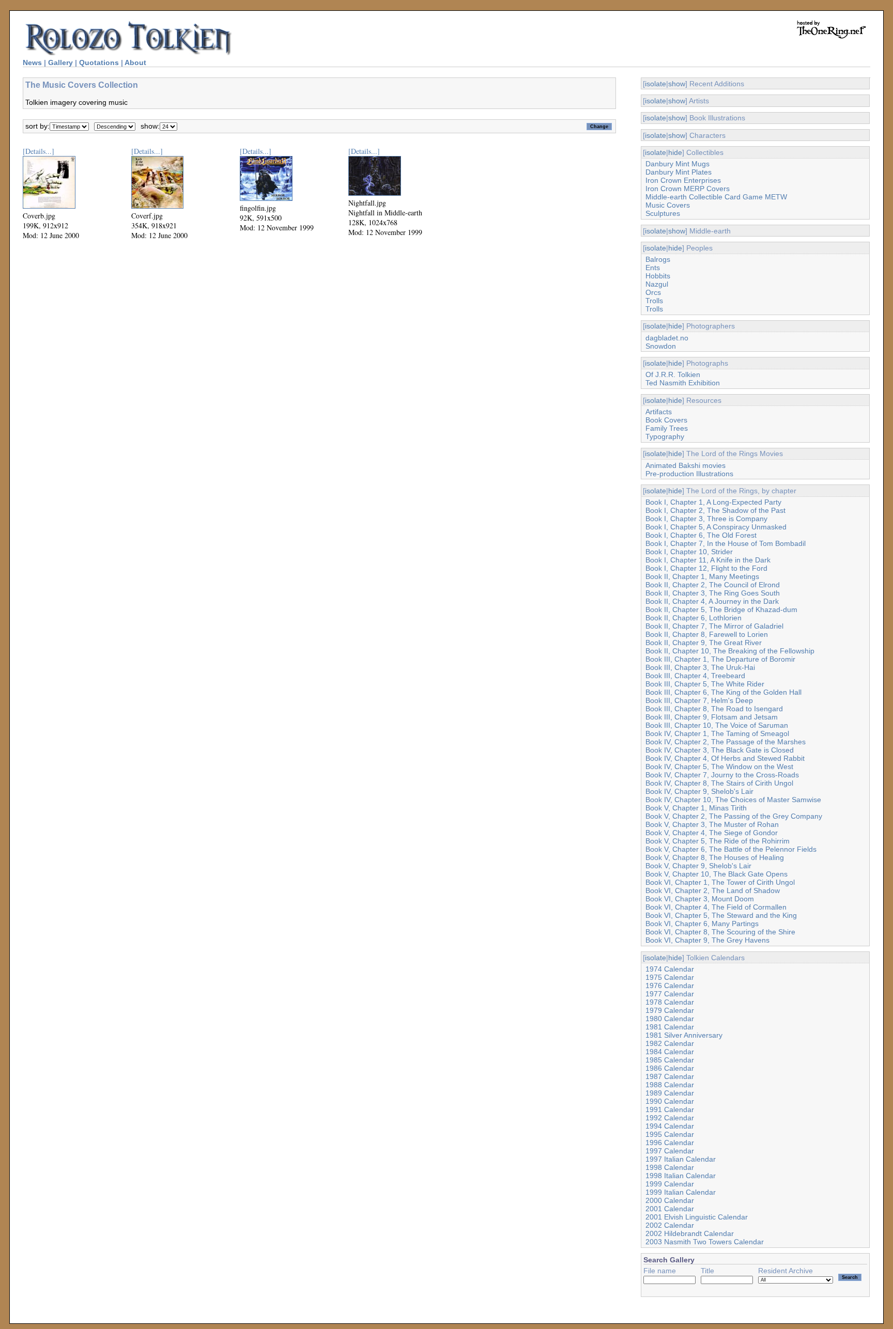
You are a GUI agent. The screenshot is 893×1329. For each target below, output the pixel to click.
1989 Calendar (669, 1093)
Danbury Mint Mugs (677, 164)
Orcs (653, 292)
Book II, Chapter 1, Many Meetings (702, 576)
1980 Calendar (669, 1018)
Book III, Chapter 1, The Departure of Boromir (720, 659)
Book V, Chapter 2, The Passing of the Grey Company (733, 816)
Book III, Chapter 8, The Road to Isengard (714, 709)
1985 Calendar (669, 1060)
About (135, 62)
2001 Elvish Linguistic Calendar (696, 1217)
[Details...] (38, 151)
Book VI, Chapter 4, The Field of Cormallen (716, 907)
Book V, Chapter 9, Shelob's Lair (698, 866)
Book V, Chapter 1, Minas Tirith (696, 808)
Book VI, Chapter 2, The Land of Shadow (712, 890)
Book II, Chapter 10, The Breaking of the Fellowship (729, 651)
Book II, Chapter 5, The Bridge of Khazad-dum (721, 609)
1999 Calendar (669, 1184)
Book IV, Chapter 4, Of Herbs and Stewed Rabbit (725, 758)
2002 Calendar (669, 1225)
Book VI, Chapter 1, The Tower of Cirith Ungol (720, 882)
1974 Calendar (669, 969)
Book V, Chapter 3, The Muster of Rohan (712, 824)
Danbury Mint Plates (678, 172)
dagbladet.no (666, 338)
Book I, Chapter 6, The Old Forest (701, 535)
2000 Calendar (669, 1200)
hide (675, 152)
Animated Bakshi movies (685, 465)
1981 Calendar (669, 1027)
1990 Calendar (669, 1101)
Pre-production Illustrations (689, 474)
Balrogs (657, 259)
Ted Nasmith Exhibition (682, 383)
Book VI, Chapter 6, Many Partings (702, 923)
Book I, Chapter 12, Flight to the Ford (706, 568)
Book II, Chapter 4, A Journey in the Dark (712, 601)
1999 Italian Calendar (680, 1192)
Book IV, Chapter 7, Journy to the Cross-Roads (722, 775)
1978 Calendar (669, 1002)
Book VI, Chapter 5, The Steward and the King (721, 915)
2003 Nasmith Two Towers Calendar (704, 1242)
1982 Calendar (669, 1043)
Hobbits (657, 276)
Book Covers (666, 420)
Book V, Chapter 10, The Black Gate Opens (716, 874)
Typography (664, 436)
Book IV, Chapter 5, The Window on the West (719, 766)
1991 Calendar (669, 1109)
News (32, 62)
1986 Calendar (669, 1068)
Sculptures (662, 213)
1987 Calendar (669, 1076)
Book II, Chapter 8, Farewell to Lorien (706, 634)
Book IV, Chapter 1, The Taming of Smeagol (717, 733)
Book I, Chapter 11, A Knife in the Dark (708, 560)
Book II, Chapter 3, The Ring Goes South (712, 593)
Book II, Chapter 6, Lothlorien (693, 618)
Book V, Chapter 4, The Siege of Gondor (711, 832)
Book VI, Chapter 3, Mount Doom (699, 899)
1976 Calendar (669, 985)
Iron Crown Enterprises (683, 180)
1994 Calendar (669, 1126)
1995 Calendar (669, 1134)
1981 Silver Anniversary (683, 1035)
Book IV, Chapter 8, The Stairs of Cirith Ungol (719, 783)
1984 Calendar (669, 1051)
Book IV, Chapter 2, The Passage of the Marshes (725, 742)
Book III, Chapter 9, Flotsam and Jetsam (711, 717)
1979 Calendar (669, 1010)
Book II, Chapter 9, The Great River (703, 642)
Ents (652, 267)
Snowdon (660, 346)
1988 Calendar (669, 1085)
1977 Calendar (669, 994)
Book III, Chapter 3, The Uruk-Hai (700, 667)
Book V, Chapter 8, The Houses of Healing (714, 857)
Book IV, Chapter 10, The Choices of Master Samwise (733, 799)
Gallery (60, 62)
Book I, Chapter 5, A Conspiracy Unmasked (716, 527)
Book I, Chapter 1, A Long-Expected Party (713, 502)
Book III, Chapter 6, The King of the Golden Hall (723, 692)
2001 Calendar (669, 1209)
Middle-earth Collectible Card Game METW (716, 197)
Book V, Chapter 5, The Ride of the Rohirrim (717, 841)
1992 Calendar (669, 1118)
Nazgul (656, 284)
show (676, 84)
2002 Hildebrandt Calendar (689, 1233)
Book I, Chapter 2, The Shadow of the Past (715, 510)
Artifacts (658, 412)
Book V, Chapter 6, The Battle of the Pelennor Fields (731, 849)
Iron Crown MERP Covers (687, 188)
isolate (655, 84)
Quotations (99, 62)
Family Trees (666, 428)
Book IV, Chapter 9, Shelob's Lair (699, 791)
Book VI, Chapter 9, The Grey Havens (707, 940)
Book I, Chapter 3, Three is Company (706, 518)
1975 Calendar (669, 977)
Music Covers (667, 205)
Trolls (654, 300)
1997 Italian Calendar (680, 1159)
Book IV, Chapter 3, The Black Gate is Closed (719, 750)
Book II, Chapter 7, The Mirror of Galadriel (714, 626)
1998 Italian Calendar (680, 1175)
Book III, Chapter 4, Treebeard (695, 675)
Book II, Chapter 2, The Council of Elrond (712, 585)
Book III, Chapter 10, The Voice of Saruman (716, 725)
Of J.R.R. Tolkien (672, 374)
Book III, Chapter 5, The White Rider (704, 684)
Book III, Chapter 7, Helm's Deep (699, 700)
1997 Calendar (669, 1151)
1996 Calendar (669, 1142)
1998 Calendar (669, 1167)
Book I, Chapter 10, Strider (689, 552)
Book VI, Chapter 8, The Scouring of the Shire (720, 932)
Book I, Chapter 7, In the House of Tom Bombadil (725, 543)
